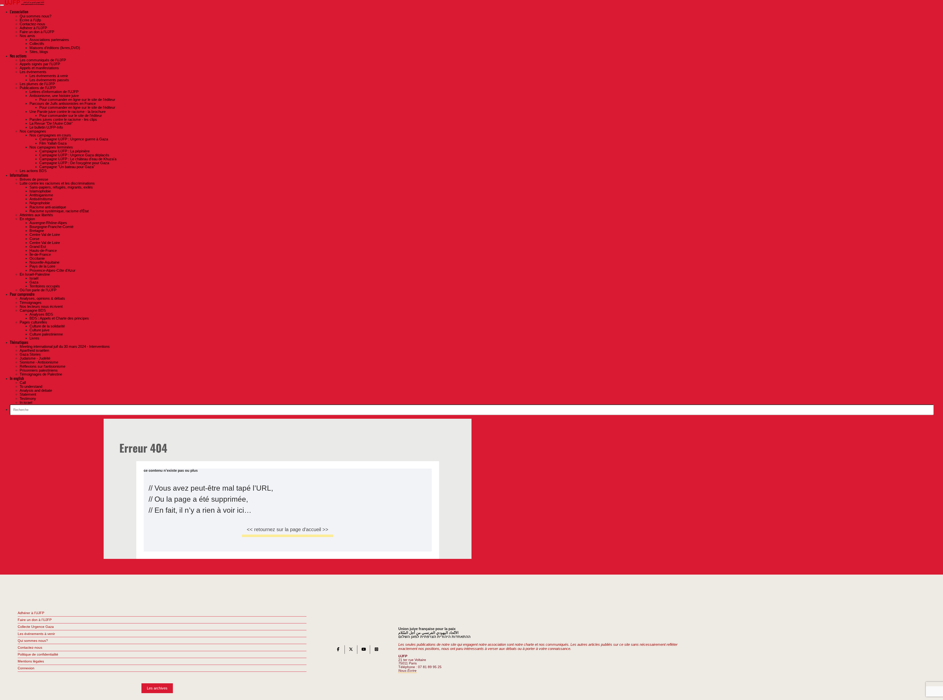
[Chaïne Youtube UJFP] (363, 650)
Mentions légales (31, 661)
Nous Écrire (407, 671)
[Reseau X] (350, 650)
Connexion (26, 668)
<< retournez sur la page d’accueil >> (287, 529)
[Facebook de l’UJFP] (338, 650)
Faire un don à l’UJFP (35, 620)
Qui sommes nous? (33, 641)
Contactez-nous (30, 647)
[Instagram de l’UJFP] (376, 650)
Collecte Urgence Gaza (36, 627)
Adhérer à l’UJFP (31, 613)
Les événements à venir (36, 634)
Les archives (157, 688)
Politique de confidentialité (38, 654)
